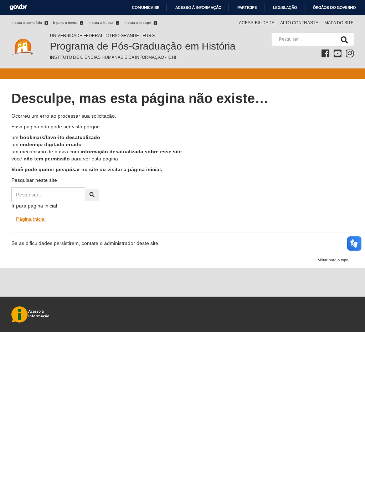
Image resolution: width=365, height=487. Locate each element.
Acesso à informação (198, 7)
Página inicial (31, 219)
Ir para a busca (103, 23)
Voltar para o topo (333, 260)
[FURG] (26, 35)
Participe (247, 7)
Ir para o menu (67, 23)
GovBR (18, 7)
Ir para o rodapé (140, 23)
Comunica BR (145, 7)
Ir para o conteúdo (29, 23)
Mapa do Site (339, 22)
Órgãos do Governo (334, 7)
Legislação (285, 7)
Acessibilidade (256, 22)
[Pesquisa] (343, 39)
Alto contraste (299, 22)
